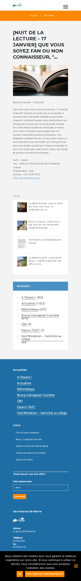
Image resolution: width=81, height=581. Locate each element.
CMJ (24, 324)
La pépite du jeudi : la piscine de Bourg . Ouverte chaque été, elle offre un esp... (45, 261)
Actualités (49, 15)
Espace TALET (30, 330)
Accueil (34, 15)
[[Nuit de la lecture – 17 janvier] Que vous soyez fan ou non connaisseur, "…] (40, 80)
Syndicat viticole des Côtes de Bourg (32, 446)
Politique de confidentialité (45, 574)
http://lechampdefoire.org (26, 178)
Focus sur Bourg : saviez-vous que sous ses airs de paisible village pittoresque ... (44, 225)
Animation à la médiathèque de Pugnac (45, 241)
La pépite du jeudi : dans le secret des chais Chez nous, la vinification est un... (46, 207)
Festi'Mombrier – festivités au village (41, 338)
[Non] (76, 566)
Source (16, 196)
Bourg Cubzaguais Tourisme (40, 315)
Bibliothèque (30, 309)
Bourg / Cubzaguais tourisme (29, 439)
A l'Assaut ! (28, 297)
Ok (19, 574)
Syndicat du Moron (24, 460)
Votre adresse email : (23, 481)
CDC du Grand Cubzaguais (27, 433)
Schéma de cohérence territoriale (30, 453)
